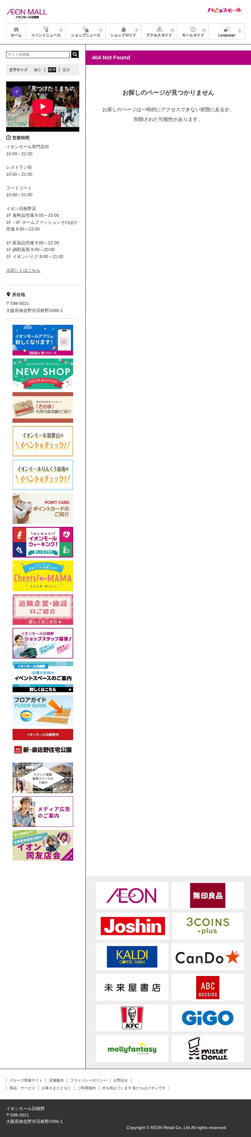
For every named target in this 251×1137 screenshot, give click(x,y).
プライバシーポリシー (88, 1080)
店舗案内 (56, 1080)
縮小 (37, 70)
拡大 (66, 70)
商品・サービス (22, 1088)
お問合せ (120, 1080)
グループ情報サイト (26, 1080)
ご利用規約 (86, 1088)
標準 (52, 70)
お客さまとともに (56, 1088)
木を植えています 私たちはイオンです (134, 1088)
